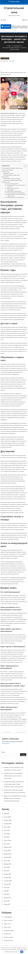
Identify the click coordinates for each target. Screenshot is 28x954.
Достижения (5, 177)
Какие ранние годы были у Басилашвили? (13, 189)
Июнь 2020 (7, 867)
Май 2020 (6, 871)
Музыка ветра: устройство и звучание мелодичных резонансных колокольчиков (14, 791)
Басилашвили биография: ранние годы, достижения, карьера (12, 169)
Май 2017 (6, 891)
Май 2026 (6, 813)
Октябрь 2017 (7, 884)
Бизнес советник (8, 920)
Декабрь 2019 (7, 874)
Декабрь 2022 (7, 864)
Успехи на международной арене (13, 180)
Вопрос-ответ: (6, 182)
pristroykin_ (12, 61)
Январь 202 (7, 904)
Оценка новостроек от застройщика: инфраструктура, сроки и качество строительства (13, 776)
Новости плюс (7, 934)
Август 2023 (7, 860)
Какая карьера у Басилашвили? (14, 191)
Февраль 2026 (7, 820)
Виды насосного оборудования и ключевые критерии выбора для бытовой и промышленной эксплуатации (15, 798)
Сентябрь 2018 (8, 881)
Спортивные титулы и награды (12, 178)
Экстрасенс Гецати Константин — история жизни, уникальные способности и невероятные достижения (21, 732)
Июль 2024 (7, 830)
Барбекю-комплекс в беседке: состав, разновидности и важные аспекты (13, 769)
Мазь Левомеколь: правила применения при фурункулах (8, 732)
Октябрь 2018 (7, 877)
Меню (4, 20)
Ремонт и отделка (8, 937)
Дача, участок (7, 927)
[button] (24, 166)
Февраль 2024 (8, 847)
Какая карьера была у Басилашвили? (15, 197)
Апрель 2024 (7, 840)
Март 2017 (6, 894)
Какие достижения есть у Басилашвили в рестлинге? (16, 186)
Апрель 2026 (7, 817)
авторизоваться (6, 743)
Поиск (24, 20)
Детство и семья (9, 173)
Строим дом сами (8, 940)
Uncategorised (4, 58)
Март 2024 (7, 844)
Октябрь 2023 (7, 857)
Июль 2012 (6, 901)
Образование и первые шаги (12, 175)
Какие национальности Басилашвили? (15, 193)
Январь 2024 (7, 850)
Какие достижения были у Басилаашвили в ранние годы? (16, 195)
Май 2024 (6, 837)
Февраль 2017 (7, 897)
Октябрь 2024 (7, 823)
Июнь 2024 (7, 834)
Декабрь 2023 (7, 854)
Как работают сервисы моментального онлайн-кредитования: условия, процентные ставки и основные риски (14, 784)
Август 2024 (7, 827)
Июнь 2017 (6, 887)
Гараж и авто (7, 924)
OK (21, 952)
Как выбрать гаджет (9, 930)
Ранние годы (5, 171)
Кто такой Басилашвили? (12, 183)
